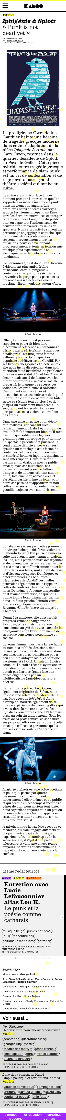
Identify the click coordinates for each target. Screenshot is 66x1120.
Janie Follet (40, 1096)
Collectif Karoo (38, 1064)
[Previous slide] (2, 917)
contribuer (55, 1114)
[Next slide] (62, 917)
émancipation (13, 1053)
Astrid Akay (53, 1091)
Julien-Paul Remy (41, 1102)
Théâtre (29, 1044)
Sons (7, 878)
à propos (11, 1114)
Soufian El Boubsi (16, 1096)
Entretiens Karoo (13, 949)
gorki (30, 1053)
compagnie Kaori (49, 1087)
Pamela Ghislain (30, 1091)
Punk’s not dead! (39, 931)
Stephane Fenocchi (17, 1058)
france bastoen (48, 1053)
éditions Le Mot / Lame (19, 941)
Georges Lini (12, 1044)
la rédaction (33, 1114)
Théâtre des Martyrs (18, 1049)
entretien (44, 941)
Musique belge (13, 931)
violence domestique (19, 1087)
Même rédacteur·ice (21, 871)
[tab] (15, 958)
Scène (9, 15)
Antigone (10, 1091)
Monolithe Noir (23, 936)
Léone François (45, 1049)
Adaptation (11, 1039)
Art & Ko (35, 878)
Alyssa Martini (15, 40)
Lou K (6, 936)
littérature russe (34, 1039)
